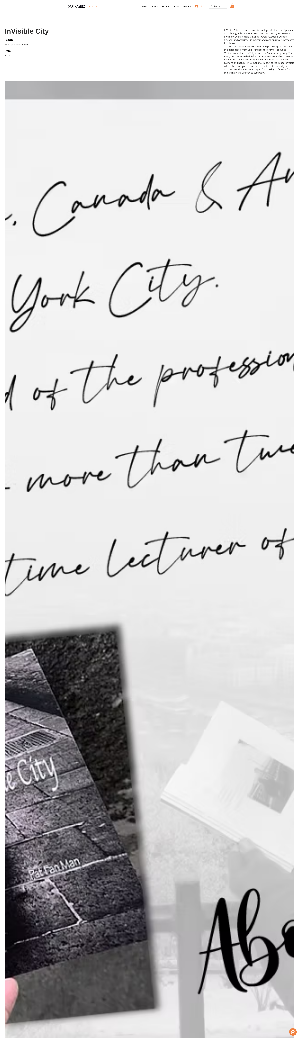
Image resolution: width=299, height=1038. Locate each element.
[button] (232, 6)
